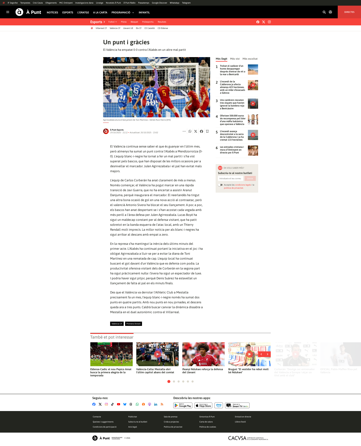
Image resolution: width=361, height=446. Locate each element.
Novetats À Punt (113, 3)
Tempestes (25, 3)
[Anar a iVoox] (144, 404)
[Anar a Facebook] (94, 404)
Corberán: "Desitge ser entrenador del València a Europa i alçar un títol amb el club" (294, 372)
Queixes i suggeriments (103, 422)
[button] (168, 381)
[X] (263, 22)
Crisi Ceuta (38, 3)
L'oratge (99, 3)
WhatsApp (174, 3)
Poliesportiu (148, 22)
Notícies (52, 12)
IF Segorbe (13, 3)
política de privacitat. (234, 188)
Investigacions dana (84, 3)
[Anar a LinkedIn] (156, 404)
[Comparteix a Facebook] (201, 131)
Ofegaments (51, 3)
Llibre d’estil (240, 422)
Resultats (162, 22)
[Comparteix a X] (196, 131)
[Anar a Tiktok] (113, 404)
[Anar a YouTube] (119, 404)
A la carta (100, 12)
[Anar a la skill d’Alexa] (218, 405)
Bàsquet (134, 22)
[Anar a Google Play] (182, 405)
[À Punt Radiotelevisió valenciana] (107, 438)
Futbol (111, 22)
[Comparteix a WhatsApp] (190, 131)
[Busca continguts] (324, 12)
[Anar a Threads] (132, 404)
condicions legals (243, 185)
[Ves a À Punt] (28, 12)
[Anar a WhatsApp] (138, 404)
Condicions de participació (104, 427)
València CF (115, 28)
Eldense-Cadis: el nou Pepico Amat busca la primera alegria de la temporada (110, 372)
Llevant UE (128, 28)
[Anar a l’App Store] (203, 405)
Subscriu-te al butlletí (137, 422)
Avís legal (132, 427)
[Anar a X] (101, 404)
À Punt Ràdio (130, 3)
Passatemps (143, 3)
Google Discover (159, 3)
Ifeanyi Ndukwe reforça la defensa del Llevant (202, 371)
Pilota (123, 22)
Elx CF (139, 28)
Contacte (97, 417)
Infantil (144, 12)
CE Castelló (149, 28)
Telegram (186, 3)
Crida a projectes (171, 422)
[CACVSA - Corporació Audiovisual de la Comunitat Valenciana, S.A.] (248, 438)
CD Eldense (163, 28)
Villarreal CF (101, 28)
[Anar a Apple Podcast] (150, 404)
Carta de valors (206, 422)
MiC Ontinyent (66, 3)
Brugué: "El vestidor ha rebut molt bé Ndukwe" (248, 371)
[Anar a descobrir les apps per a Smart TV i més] (237, 405)
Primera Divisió (133, 323)
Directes (349, 12)
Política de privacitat (173, 427)
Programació (121, 12)
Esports (67, 12)
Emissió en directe (243, 417)
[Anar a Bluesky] (125, 404)
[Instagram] (269, 21)
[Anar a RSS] (162, 404)
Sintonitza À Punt (207, 417)
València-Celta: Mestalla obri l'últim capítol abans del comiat (155, 371)
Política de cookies (207, 427)
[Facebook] (257, 21)
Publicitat (132, 417)
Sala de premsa (170, 417)
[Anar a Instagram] (107, 404)
